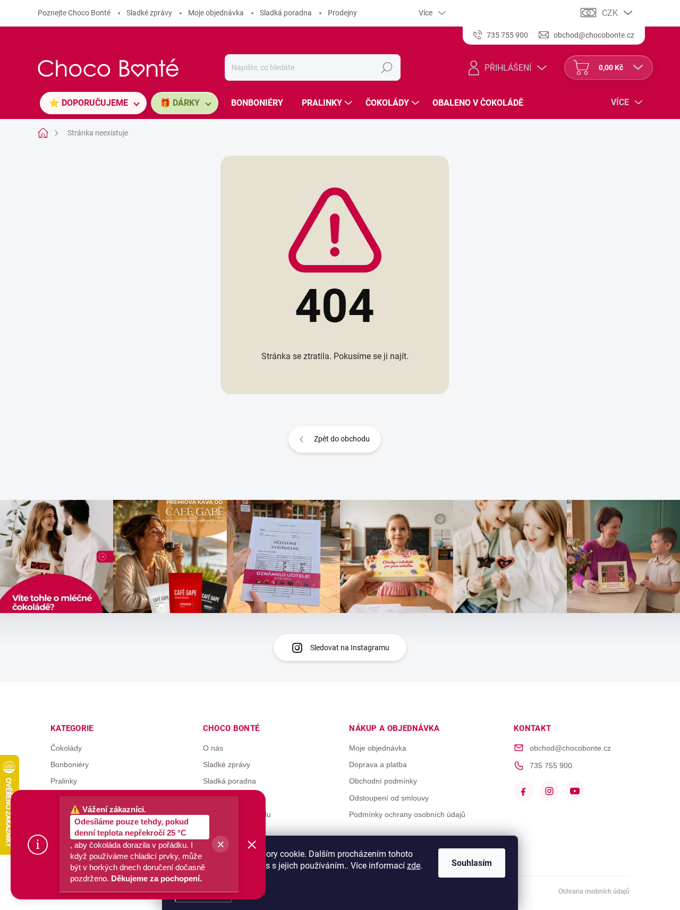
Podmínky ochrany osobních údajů (407, 814)
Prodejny (342, 12)
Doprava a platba (378, 764)
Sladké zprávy (149, 12)
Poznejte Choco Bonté (74, 12)
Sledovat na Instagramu (349, 647)
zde (413, 866)
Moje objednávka (216, 12)
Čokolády (66, 748)
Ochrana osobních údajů (594, 891)
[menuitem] (93, 103)
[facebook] (524, 791)
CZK (610, 13)
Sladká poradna (286, 12)
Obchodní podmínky (383, 781)
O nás (213, 748)
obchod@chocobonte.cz (570, 748)
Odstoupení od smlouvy (389, 798)
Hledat (387, 67)
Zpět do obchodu (342, 439)
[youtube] (575, 791)
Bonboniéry (69, 764)
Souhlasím (472, 863)
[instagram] (549, 791)
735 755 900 (551, 765)
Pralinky (63, 781)
